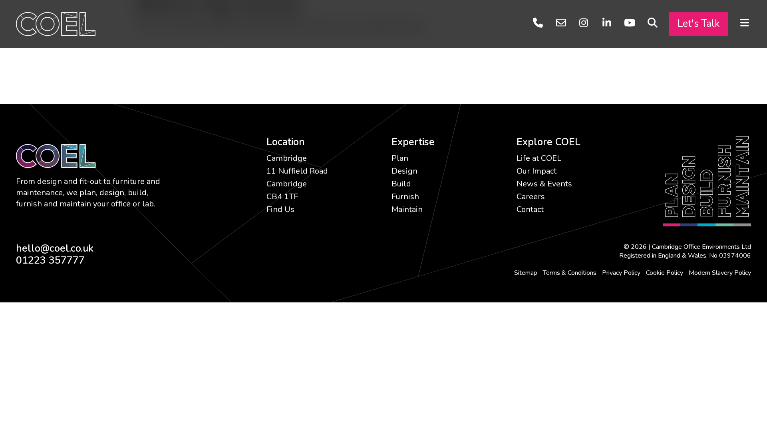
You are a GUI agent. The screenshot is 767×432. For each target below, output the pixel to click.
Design (404, 171)
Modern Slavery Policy (720, 272)
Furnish (405, 196)
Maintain (407, 209)
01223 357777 (50, 260)
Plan (399, 158)
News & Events (544, 183)
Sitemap (525, 272)
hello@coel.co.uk (54, 248)
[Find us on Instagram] (584, 23)
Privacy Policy (621, 272)
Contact (530, 209)
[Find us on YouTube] (629, 23)
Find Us (280, 209)
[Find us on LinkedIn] (606, 23)
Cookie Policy (664, 272)
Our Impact (536, 171)
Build (401, 183)
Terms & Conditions (569, 272)
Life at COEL (539, 158)
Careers (531, 196)
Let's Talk (699, 23)
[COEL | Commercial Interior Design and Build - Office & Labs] (55, 23)
